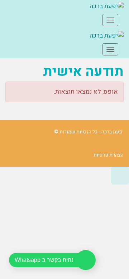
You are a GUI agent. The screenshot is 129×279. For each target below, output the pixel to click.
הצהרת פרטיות (109, 155)
